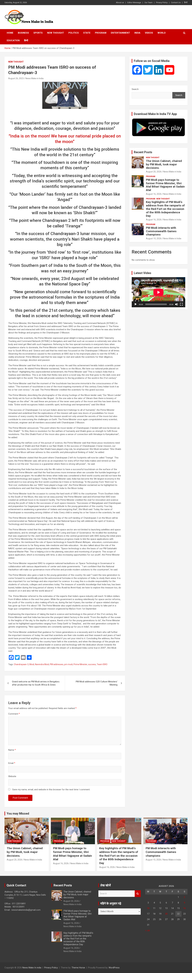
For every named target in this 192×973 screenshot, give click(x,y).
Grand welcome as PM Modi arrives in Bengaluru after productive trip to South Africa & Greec (35, 683)
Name (12, 750)
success (92, 664)
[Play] (135, 304)
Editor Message (134, 2)
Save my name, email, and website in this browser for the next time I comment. (51, 789)
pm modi (68, 664)
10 (148, 908)
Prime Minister (80, 664)
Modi (31, 664)
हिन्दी (186, 2)
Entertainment (120, 32)
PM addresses (56, 664)
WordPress (114, 967)
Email (11, 763)
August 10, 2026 (153, 238)
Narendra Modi (42, 664)
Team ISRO (102, 664)
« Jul (147, 930)
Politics (73, 32)
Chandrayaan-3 (21, 664)
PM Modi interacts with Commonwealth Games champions (161, 231)
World (162, 32)
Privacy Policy (162, 2)
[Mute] (176, 304)
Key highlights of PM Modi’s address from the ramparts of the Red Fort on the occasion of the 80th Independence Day (165, 208)
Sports (38, 32)
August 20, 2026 (153, 171)
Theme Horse (78, 967)
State (86, 32)
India (137, 32)
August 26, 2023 (16, 78)
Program (100, 32)
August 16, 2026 (153, 194)
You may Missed (18, 813)
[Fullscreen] (181, 304)
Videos (149, 32)
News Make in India (35, 78)
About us (120, 2)
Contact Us (176, 2)
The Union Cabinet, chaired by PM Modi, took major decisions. (164, 164)
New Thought (55, 32)
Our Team (148, 2)
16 (184, 908)
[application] (158, 292)
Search (135, 89)
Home (10, 32)
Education (13, 40)
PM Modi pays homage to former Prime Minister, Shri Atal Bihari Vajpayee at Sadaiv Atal (165, 185)
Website (12, 776)
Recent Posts (143, 152)
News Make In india (31, 967)
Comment (14, 713)
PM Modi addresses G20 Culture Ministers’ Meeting (96, 683)
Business (23, 32)
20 (166, 913)
